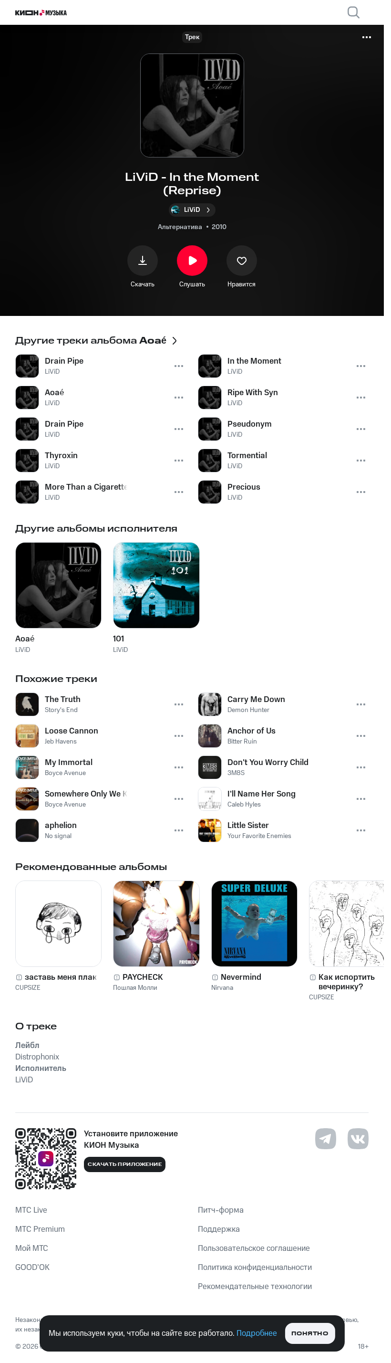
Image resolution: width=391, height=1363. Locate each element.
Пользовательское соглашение (254, 1248)
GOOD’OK (32, 1267)
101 (118, 639)
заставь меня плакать (67, 977)
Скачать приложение (125, 1164)
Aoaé (24, 639)
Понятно (309, 1334)
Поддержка (219, 1229)
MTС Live (31, 1210)
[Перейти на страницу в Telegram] (325, 1138)
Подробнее (257, 1333)
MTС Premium (40, 1229)
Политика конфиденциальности (255, 1267)
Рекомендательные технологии (255, 1286)
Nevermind (241, 977)
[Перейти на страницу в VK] (358, 1138)
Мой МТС (31, 1248)
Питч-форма (221, 1210)
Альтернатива (180, 227)
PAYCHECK (143, 977)
